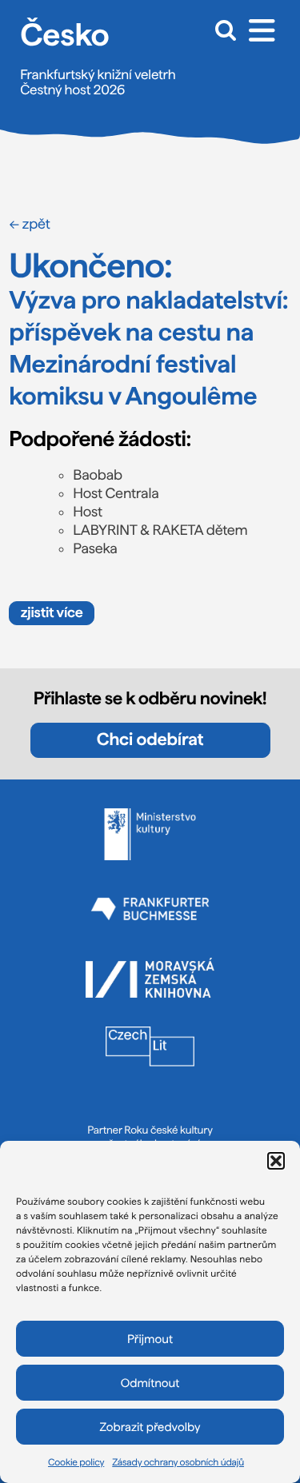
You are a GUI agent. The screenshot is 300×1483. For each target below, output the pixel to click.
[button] (276, 1161)
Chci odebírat (150, 739)
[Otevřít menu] (262, 29)
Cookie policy (76, 1462)
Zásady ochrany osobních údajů (178, 1462)
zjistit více (52, 612)
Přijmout (150, 1339)
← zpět (29, 224)
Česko (64, 34)
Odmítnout (150, 1383)
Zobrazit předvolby (150, 1427)
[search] (222, 29)
